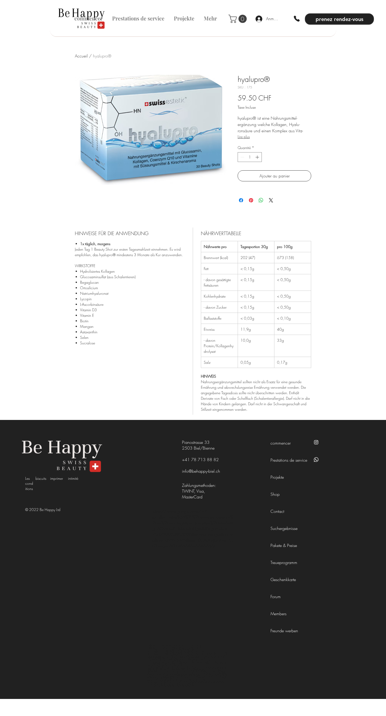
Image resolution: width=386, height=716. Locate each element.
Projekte (277, 477)
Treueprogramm (283, 562)
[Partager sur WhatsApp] (261, 200)
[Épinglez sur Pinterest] (251, 200)
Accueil (81, 56)
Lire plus (244, 136)
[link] (238, 19)
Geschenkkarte (283, 579)
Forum (275, 596)
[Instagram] (316, 442)
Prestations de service (286, 460)
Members (278, 614)
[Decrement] (241, 157)
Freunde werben (284, 631)
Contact (277, 511)
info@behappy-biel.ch (201, 471)
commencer (280, 443)
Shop (275, 494)
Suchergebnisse (284, 528)
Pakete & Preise (283, 545)
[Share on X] (271, 200)
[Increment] (257, 157)
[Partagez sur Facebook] (241, 200)
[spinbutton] (249, 157)
